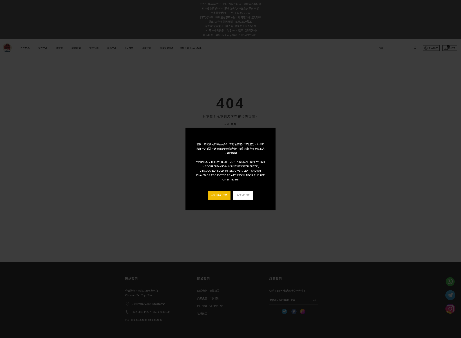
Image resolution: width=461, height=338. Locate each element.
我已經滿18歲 (219, 195)
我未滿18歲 (243, 195)
